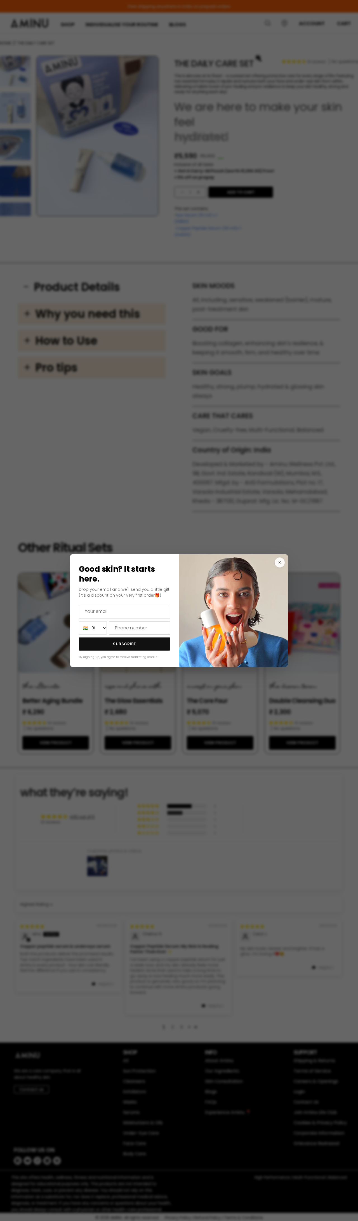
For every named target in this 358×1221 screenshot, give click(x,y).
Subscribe (124, 644)
